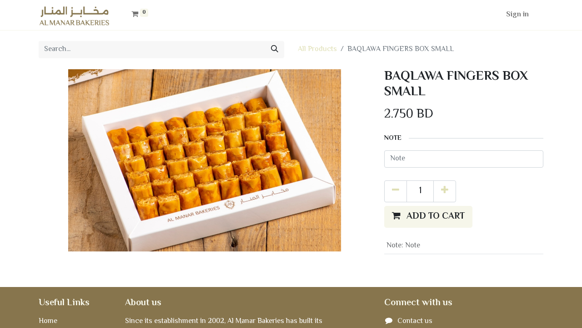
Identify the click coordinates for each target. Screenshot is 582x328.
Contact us (414, 321)
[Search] (274, 49)
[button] (428, 217)
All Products (317, 49)
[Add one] (444, 191)
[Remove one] (395, 191)
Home (48, 321)
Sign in (517, 14)
